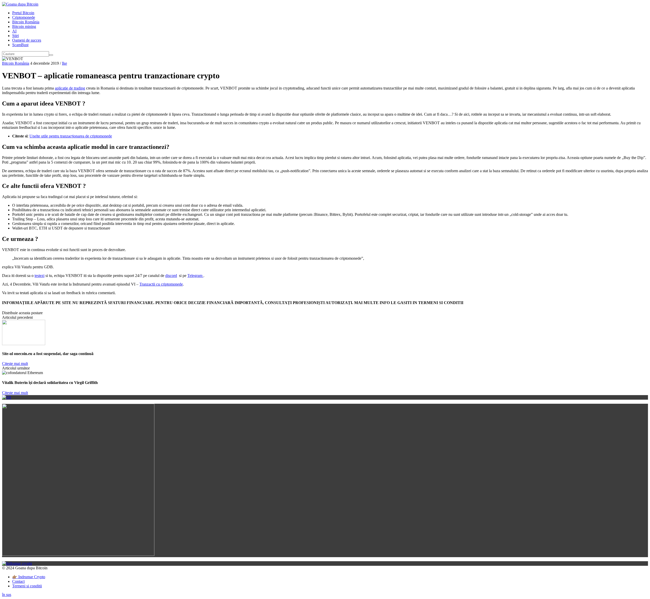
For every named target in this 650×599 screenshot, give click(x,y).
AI (14, 31)
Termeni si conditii (27, 586)
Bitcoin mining (24, 26)
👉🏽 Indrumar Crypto (28, 577)
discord (171, 275)
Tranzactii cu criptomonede (161, 284)
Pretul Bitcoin (23, 13)
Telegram (195, 275)
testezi (39, 275)
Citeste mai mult (15, 363)
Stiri (15, 35)
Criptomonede (23, 17)
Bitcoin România (25, 22)
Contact (18, 581)
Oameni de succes (26, 40)
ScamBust (20, 45)
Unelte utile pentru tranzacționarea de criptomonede (70, 136)
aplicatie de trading (70, 88)
